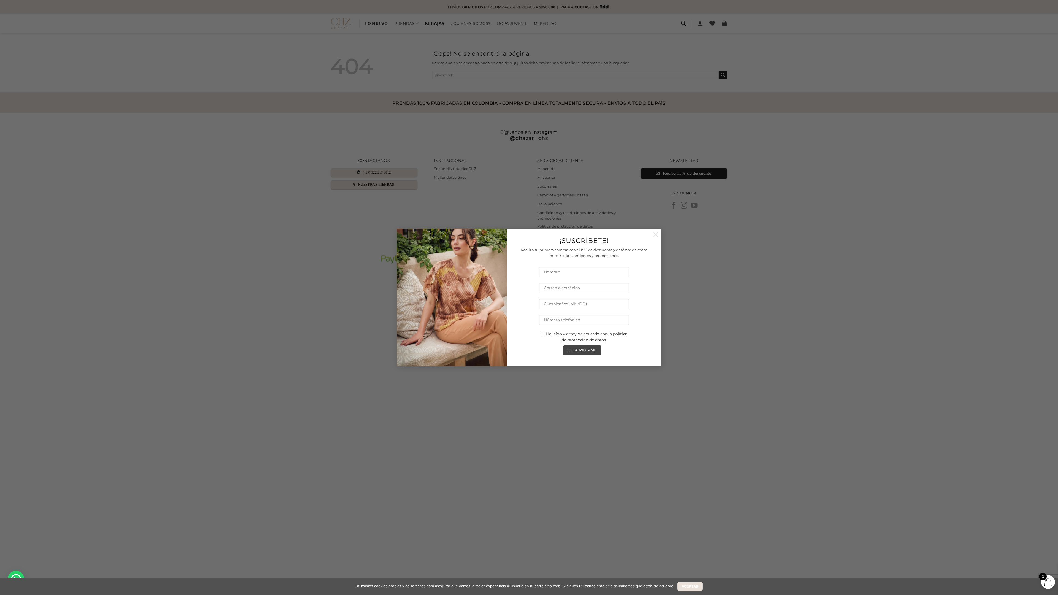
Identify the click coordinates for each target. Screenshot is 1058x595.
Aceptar (690, 586)
